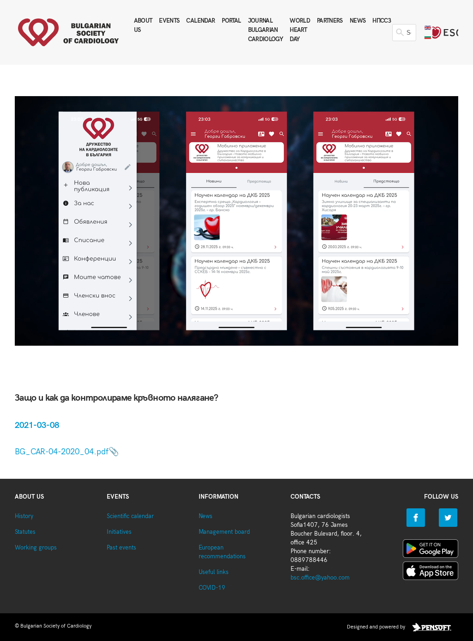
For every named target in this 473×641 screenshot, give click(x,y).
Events (169, 20)
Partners (330, 20)
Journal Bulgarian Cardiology (265, 30)
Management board (224, 532)
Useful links (214, 572)
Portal (231, 20)
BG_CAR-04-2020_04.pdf (62, 452)
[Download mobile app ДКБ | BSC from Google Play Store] (430, 550)
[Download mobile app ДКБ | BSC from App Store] (430, 573)
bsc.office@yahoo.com (320, 577)
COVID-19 (212, 588)
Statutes (25, 532)
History (24, 516)
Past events (121, 547)
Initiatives (119, 532)
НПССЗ (381, 20)
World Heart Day (300, 30)
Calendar (200, 20)
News (357, 20)
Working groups (36, 547)
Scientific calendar (130, 516)
